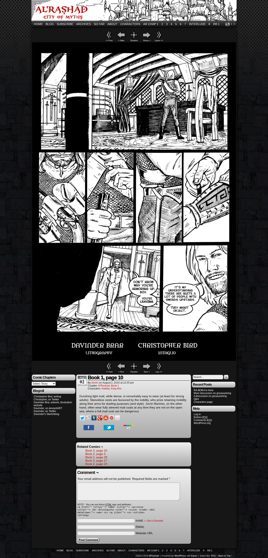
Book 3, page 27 (96, 460)
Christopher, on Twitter (46, 399)
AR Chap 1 (150, 24)
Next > (147, 372)
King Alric (116, 388)
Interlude (197, 24)
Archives (83, 24)
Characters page (203, 402)
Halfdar (106, 388)
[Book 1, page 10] (134, 359)
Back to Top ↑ (225, 555)
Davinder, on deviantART (48, 408)
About (112, 24)
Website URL (144, 533)
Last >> (159, 372)
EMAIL (140, 527)
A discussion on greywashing (210, 396)
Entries (200, 417)
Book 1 (115, 385)
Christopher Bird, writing (47, 396)
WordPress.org (202, 423)
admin (94, 382)
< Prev (121, 372)
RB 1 (216, 24)
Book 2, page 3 (95, 454)
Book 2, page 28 (96, 457)
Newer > (147, 41)
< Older (121, 41)
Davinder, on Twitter (45, 411)
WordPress (180, 555)
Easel (194, 555)
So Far (99, 24)
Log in (197, 414)
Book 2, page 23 (96, 464)
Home (38, 24)
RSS (227, 24)
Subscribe (65, 24)
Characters (130, 24)
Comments (203, 420)
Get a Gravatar (155, 520)
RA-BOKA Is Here (204, 390)
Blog (50, 24)
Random (134, 41)
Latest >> (159, 41)
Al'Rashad (134, 11)
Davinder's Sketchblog (46, 414)
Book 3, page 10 (96, 450)
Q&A (196, 399)
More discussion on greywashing (212, 393)
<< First (109, 41)
